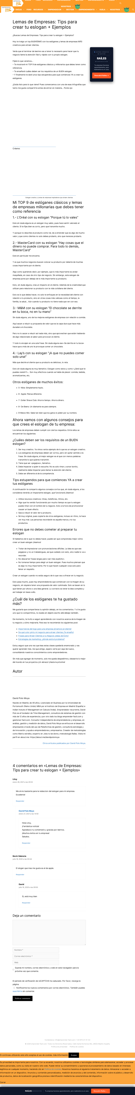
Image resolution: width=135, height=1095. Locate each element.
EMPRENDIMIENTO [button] (87, 9)
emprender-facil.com (39, 1044)
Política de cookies (77, 1047)
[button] (120, 3)
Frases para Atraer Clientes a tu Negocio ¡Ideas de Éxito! (43, 636)
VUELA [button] (102, 9)
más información (60, 1055)
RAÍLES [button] (19, 9)
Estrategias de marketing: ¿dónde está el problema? (41, 639)
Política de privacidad (59, 1047)
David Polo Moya (26, 811)
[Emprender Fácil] (18, 3)
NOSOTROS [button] (115, 9)
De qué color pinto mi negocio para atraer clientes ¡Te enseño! (46, 632)
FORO (29, 9)
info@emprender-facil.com (65, 1040)
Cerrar (3, 1082)
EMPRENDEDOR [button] (54, 9)
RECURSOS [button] (38, 9)
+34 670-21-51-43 (83, 1040)
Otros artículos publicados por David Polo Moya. (64, 743)
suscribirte (17, 991)
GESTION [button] (70, 9)
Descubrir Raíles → (101, 75)
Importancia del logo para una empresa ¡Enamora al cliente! (44, 629)
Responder (20, 801)
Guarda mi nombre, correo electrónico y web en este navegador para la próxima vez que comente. (47, 969)
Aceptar (74, 1055)
